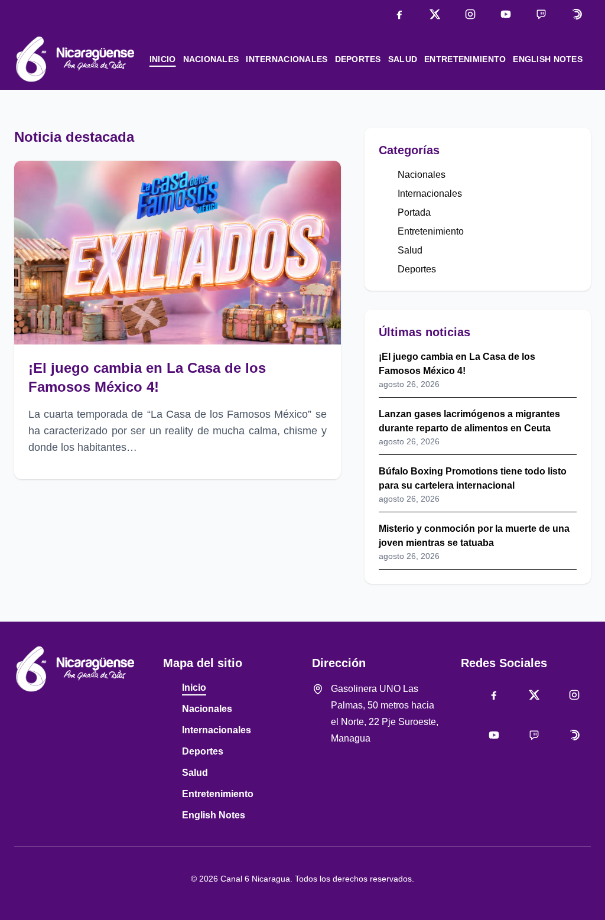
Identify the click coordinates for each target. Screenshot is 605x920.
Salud (402, 59)
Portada (414, 212)
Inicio (162, 59)
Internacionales (286, 59)
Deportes (358, 59)
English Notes (548, 59)
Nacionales (211, 59)
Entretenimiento (465, 59)
